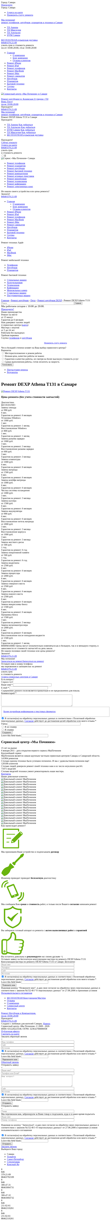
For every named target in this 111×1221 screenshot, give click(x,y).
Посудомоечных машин (18, 295)
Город (4, 723)
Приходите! (7, 309)
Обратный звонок (10, 1062)
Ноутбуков (12, 78)
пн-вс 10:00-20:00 (9, 104)
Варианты (6, 350)
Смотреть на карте (10, 1034)
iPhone (10, 247)
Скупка (10, 86)
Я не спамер (11, 727)
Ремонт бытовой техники (19, 171)
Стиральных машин (17, 280)
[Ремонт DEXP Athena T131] (15, 391)
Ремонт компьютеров (17, 173)
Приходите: (7, 5)
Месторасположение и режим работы (23, 353)
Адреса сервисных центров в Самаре (19, 677)
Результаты (12, 372)
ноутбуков (27, 338)
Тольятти (11, 1156)
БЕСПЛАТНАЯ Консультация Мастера (26, 998)
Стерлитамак (13, 1162)
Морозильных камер (17, 290)
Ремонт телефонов (16, 68)
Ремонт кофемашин (16, 184)
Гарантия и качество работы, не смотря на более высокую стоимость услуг (42, 359)
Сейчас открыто (9, 142)
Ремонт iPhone (14, 63)
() (9, 109)
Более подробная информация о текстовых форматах (29, 711)
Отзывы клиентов (21, 60)
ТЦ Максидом (14, 30)
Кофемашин (13, 288)
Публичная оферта (10, 1031)
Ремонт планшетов (16, 166)
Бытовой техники (15, 84)
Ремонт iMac (13, 73)
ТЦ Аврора (12, 27)
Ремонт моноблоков (17, 178)
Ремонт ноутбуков (16, 168)
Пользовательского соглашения (16, 993)
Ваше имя (7, 684)
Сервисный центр (16, 1006)
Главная (11, 52)
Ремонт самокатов (16, 76)
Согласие (29, 721)
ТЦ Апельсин (14, 32)
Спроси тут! (7, 682)
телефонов (14, 338)
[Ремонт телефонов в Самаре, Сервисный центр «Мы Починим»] (24, 94)
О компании (19, 55)
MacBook (11, 252)
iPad (9, 250)
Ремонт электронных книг (20, 186)
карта (25, 325)
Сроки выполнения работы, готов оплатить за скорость (32, 362)
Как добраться (26, 124)
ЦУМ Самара (13, 35)
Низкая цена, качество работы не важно (24, 356)
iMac (9, 255)
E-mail (5, 688)
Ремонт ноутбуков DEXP (49, 300)
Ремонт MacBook (15, 71)
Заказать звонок (9, 1146)
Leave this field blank (11, 735)
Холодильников (15, 282)
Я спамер (9, 730)
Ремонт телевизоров (17, 181)
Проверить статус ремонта (20, 15)
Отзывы (11, 1000)
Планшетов (12, 81)
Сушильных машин (16, 293)
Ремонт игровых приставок (20, 176)
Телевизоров (13, 285)
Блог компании (20, 58)
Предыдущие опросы (17, 370)
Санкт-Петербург (15, 1159)
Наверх (46, 1023)
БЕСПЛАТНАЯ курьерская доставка (19, 40)
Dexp (33, 300)
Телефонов (12, 265)
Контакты (12, 89)
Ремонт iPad (13, 65)
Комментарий (8, 693)
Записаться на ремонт (12, 661)
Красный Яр (13, 1164)
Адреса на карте (15, 12)
